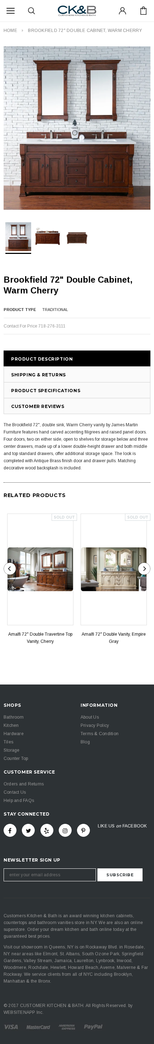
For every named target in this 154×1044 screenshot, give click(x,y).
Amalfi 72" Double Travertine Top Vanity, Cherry (40, 638)
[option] (77, 128)
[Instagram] (65, 830)
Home (10, 30)
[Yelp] (46, 830)
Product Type (20, 309)
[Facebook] (10, 830)
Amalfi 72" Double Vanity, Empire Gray (114, 638)
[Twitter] (28, 830)
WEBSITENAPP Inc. (24, 1012)
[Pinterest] (83, 830)
